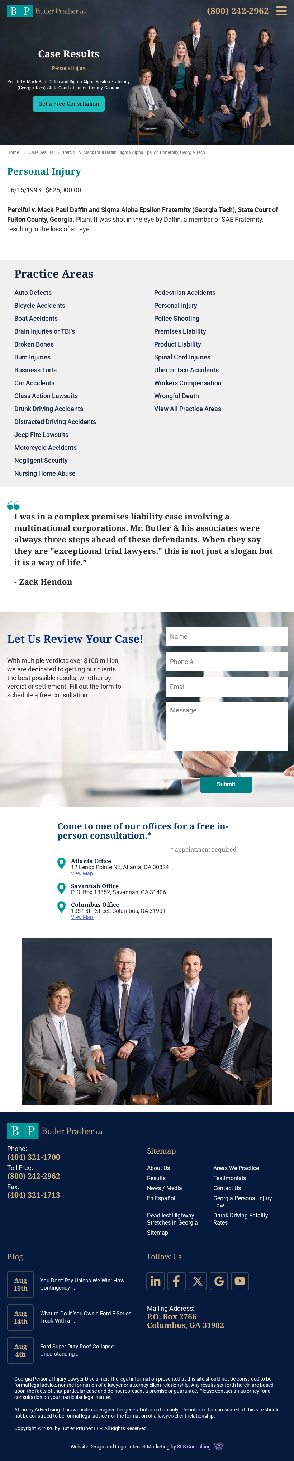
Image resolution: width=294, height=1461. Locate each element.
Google (219, 1281)
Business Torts (35, 370)
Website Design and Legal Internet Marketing (120, 1447)
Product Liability (177, 344)
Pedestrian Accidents (184, 292)
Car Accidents (34, 383)
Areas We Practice (236, 1168)
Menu (281, 11)
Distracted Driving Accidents (55, 421)
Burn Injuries (32, 357)
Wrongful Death (176, 396)
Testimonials (229, 1178)
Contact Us (227, 1188)
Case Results (41, 152)
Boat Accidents (36, 318)
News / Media (164, 1188)
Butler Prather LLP (46, 11)
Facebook (176, 1281)
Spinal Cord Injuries (182, 357)
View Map (82, 873)
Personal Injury (175, 305)
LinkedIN (155, 1281)
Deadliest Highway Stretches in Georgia (172, 1219)
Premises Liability (180, 331)
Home (13, 152)
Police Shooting (176, 318)
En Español (161, 1198)
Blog (15, 1257)
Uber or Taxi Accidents (186, 370)
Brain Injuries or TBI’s (44, 331)
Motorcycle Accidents (45, 447)
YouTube (240, 1281)
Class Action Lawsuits (46, 396)
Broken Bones (34, 344)
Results (156, 1178)
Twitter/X (198, 1281)
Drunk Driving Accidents (48, 409)
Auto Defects (33, 292)
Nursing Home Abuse (45, 473)
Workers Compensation (188, 383)
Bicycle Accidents (39, 305)
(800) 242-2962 (238, 11)
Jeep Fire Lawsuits (41, 434)
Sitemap (161, 1151)
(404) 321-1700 (33, 1157)
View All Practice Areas (187, 409)
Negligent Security (41, 460)
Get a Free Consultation (68, 103)
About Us (158, 1168)
